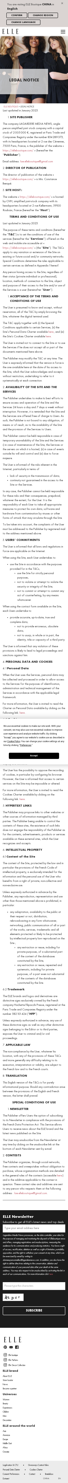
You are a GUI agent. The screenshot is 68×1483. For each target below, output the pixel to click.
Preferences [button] (25, 745)
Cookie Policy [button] (13, 741)
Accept (34, 755)
